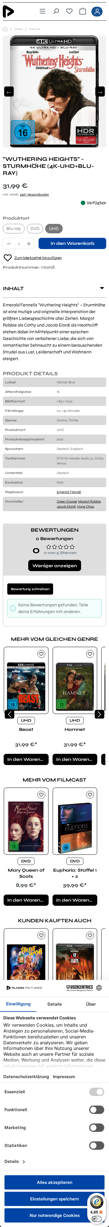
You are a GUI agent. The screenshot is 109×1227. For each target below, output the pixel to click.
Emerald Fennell (69, 492)
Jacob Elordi (66, 506)
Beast (26, 729)
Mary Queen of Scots (26, 873)
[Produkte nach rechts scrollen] (99, 714)
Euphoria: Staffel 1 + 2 (75, 873)
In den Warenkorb (72, 243)
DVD (34, 228)
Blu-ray (13, 228)
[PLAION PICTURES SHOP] (5, 29)
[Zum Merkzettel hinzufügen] (41, 654)
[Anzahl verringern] (9, 243)
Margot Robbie (89, 501)
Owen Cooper (67, 501)
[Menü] (42, 11)
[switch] (97, 1219)
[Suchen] (56, 11)
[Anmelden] (97, 12)
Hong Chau (85, 506)
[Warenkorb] (82, 11)
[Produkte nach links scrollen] (9, 714)
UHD (54, 228)
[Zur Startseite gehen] (13, 11)
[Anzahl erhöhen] (29, 243)
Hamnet (75, 729)
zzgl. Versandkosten (34, 194)
